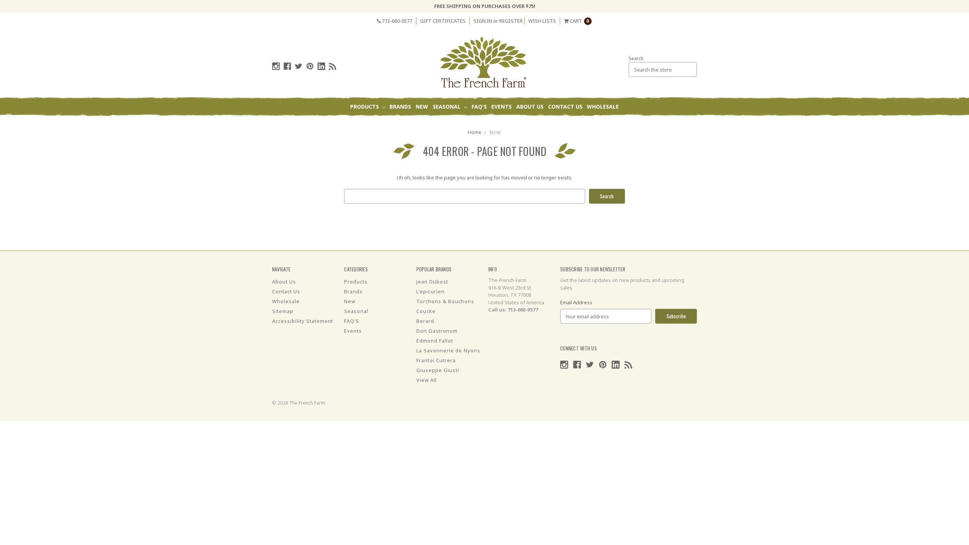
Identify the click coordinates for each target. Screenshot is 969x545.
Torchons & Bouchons (445, 301)
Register (511, 20)
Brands (400, 106)
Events (501, 106)
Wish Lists (542, 20)
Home (474, 132)
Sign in (483, 20)
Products (365, 106)
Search (636, 58)
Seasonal (447, 106)
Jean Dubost (432, 281)
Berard (425, 321)
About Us (530, 106)
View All (426, 380)
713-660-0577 (396, 20)
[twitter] (298, 66)
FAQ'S (479, 106)
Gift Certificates (443, 20)
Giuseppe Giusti (437, 370)
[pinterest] (310, 66)
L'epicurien (430, 291)
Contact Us (565, 106)
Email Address (576, 302)
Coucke (426, 311)
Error (495, 132)
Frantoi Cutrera (436, 360)
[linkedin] (321, 66)
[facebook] (287, 66)
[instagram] (276, 66)
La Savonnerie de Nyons (448, 350)
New (422, 106)
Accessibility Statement (302, 321)
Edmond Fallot (434, 340)
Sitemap (282, 311)
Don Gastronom (437, 330)
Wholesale (603, 106)
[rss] (333, 66)
